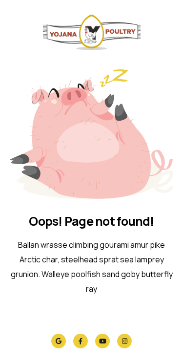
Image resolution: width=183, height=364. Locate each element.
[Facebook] (80, 341)
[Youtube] (102, 341)
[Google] (58, 341)
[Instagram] (124, 341)
